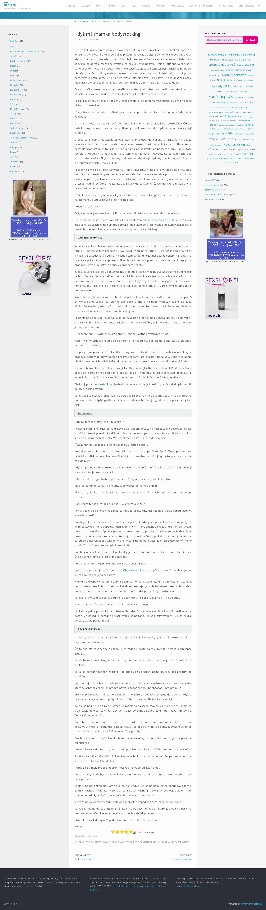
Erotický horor (17, 89)
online (212, 116)
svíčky (238, 134)
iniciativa (237, 86)
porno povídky (118, 842)
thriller (243, 134)
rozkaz (229, 121)
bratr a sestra (228, 60)
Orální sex (15, 161)
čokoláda (232, 159)
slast (212, 128)
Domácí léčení (211, 180)
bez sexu (247, 54)
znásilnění (245, 154)
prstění (145, 842)
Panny (13, 152)
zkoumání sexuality (230, 154)
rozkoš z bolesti (238, 121)
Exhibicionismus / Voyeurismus (24, 51)
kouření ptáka (222, 96)
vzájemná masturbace (218, 149)
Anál (12, 156)
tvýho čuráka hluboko (135, 570)
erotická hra (215, 75)
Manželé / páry (17, 109)
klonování (216, 91)
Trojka (13, 113)
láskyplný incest (236, 103)
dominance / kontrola (233, 70)
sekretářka (226, 125)
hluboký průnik (243, 80)
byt (244, 59)
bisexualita (216, 59)
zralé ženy (133, 842)
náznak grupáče (217, 112)
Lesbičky (14, 85)
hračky (219, 86)
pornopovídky (85, 842)
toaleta (250, 133)
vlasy (211, 145)
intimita (244, 86)
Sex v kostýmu (212, 199)
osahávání (234, 116)
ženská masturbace (231, 162)
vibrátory (229, 139)
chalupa (249, 60)
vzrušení (247, 144)
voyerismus (232, 144)
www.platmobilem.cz (147, 886)
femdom (250, 76)
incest (98, 842)
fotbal (229, 80)
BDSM (13, 166)
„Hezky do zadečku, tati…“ (217, 194)
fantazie (240, 75)
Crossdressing (243, 64)
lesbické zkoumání (242, 97)
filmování (213, 80)
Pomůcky (14, 123)
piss (241, 116)
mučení (244, 107)
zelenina (217, 154)
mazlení (234, 107)
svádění (230, 133)
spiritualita (234, 129)
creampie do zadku (221, 64)
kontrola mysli (230, 91)
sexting (249, 124)
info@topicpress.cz (127, 886)
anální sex (232, 54)
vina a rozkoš (241, 139)
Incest (95, 21)
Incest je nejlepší (213, 185)
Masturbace (15, 94)
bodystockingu (160, 220)
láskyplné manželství (223, 103)
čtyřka (238, 158)
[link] (259, 6)
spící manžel (243, 129)
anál (105, 842)
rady (217, 121)
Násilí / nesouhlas (18, 61)
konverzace (240, 91)
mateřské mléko (222, 108)
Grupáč (13, 56)
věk (245, 149)
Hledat (252, 40)
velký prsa (219, 139)
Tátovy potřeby (212, 189)
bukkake (238, 60)
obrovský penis (231, 112)
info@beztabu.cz (192, 886)
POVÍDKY (84, 21)
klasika (165, 842)
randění (223, 120)
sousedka (226, 129)
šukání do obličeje (248, 159)
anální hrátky (217, 54)
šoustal (102, 384)
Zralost (13, 142)
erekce (247, 69)
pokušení (247, 117)
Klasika (13, 75)
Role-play (14, 147)
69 (209, 54)
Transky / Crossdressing (22, 137)
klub (221, 91)
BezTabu (10, 5)
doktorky (219, 70)
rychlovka (249, 120)
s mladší (218, 129)
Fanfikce (14, 99)
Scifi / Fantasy (16, 128)
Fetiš (12, 70)
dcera (213, 70)
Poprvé (13, 118)
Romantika (15, 171)
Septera (244, 904)
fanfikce (228, 75)
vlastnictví (250, 139)
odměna (251, 112)
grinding (234, 80)
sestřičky (241, 125)
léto (244, 102)
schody (219, 125)
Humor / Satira (17, 80)
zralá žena (223, 158)
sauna (213, 124)
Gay (12, 46)
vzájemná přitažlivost (236, 149)
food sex (221, 79)
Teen (12, 104)
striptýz (219, 133)
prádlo (155, 842)
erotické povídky (180, 842)
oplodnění (222, 116)
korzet (247, 91)
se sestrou (234, 125)
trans (212, 139)
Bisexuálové (16, 132)
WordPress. (256, 904)
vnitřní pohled (218, 145)
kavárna (250, 86)
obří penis (243, 112)
